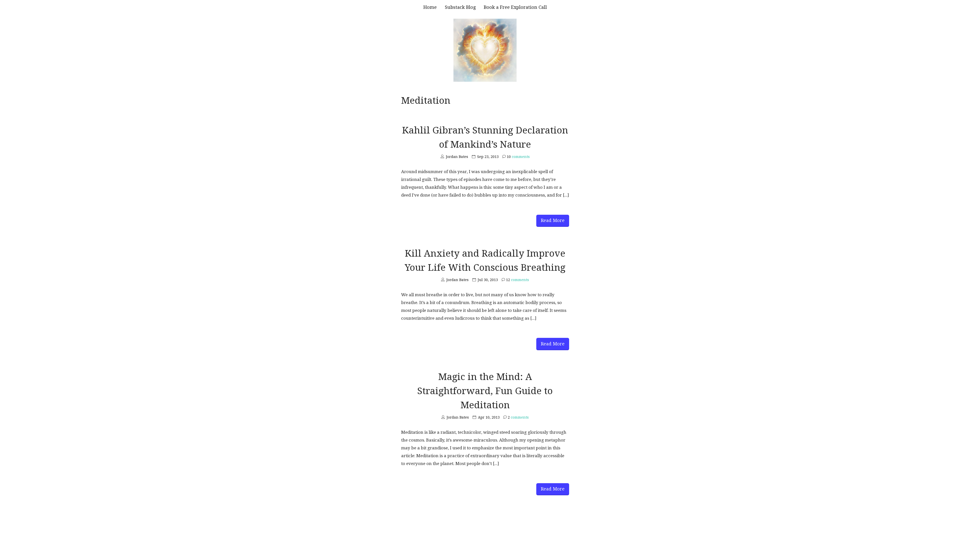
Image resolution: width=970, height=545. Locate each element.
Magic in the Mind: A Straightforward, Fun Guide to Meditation (485, 391)
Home (430, 7)
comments (518, 157)
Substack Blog (460, 7)
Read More (553, 220)
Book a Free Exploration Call (515, 7)
